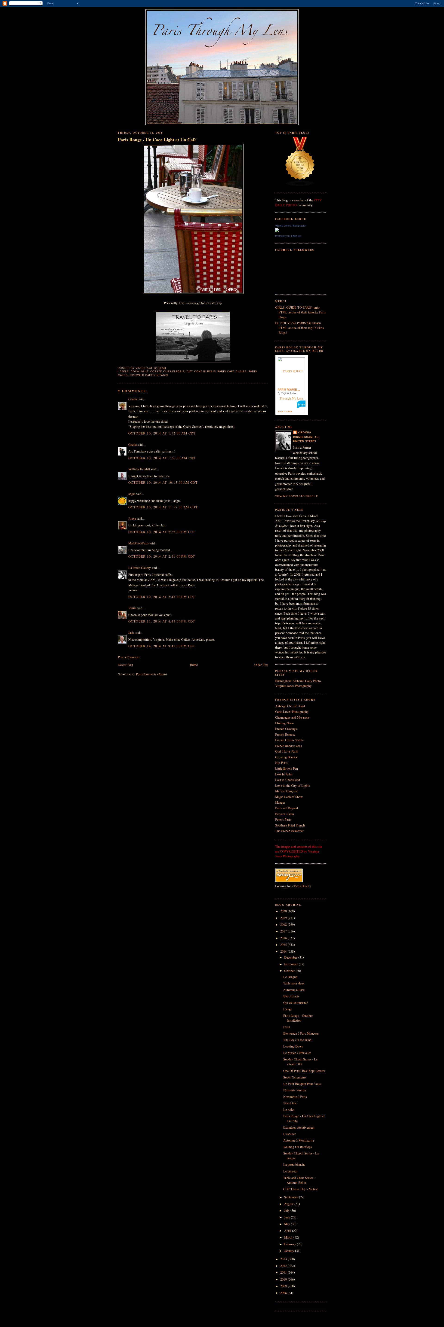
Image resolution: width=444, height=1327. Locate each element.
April (288, 1230)
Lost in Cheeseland (287, 779)
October (290, 971)
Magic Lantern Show (289, 797)
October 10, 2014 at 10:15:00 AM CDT (163, 482)
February (290, 1244)
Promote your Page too (288, 235)
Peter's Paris (283, 819)
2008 (284, 1293)
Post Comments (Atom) (151, 674)
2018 (284, 924)
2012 (284, 1265)
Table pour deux (294, 983)
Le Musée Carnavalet (297, 1053)
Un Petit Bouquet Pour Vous (302, 1083)
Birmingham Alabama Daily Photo (298, 681)
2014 (284, 951)
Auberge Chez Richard (290, 706)
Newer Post (125, 664)
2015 (284, 944)
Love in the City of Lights (292, 785)
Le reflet (288, 1109)
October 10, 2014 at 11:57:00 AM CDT (163, 507)
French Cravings (286, 728)
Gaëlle (132, 444)
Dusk (286, 1027)
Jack (131, 632)
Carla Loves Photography (291, 711)
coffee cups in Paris (167, 371)
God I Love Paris (286, 751)
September (291, 1197)
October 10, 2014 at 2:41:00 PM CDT (161, 556)
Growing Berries (286, 757)
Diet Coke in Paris (201, 371)
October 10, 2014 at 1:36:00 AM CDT (162, 458)
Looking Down (293, 1046)
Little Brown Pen (286, 768)
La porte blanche (294, 1164)
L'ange (287, 1009)
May (287, 1224)
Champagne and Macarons (292, 717)
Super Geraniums (294, 1077)
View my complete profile (296, 496)
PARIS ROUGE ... (289, 389)
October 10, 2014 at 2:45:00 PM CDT (161, 597)
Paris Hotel (301, 886)
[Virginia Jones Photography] (277, 230)
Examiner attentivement (298, 1127)
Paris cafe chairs (232, 371)
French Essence (285, 734)
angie (131, 494)
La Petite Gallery (139, 567)
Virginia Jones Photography (290, 225)
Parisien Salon (284, 814)
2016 (284, 938)
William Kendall (139, 469)
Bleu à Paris (291, 996)
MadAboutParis (138, 543)
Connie (133, 399)
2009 (284, 1286)
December (291, 957)
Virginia (304, 432)
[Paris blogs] (300, 185)
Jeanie (132, 608)
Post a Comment (128, 657)
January (289, 1250)
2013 (284, 1259)
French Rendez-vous (288, 746)
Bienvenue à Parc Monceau (301, 1033)
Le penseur (290, 1171)
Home (194, 664)
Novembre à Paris (295, 1096)
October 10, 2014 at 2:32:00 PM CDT (161, 532)
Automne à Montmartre (298, 1140)
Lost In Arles (284, 774)
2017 (284, 931)
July (287, 1210)
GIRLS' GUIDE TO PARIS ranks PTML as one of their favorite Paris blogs (300, 312)
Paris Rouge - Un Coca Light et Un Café (157, 140)
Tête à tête (290, 1103)
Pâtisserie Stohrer (294, 1090)
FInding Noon (284, 723)
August (289, 1204)
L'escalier (289, 1134)
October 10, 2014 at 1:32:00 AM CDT (162, 433)
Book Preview (285, 411)
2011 (284, 1272)
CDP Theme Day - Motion (300, 1189)
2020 (284, 911)
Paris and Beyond (286, 808)
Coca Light (139, 371)
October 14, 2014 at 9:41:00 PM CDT (161, 646)
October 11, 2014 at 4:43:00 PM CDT (161, 621)
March (288, 1237)
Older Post (261, 664)
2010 (284, 1279)
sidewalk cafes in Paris (149, 375)
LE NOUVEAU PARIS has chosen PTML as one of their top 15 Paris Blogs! (299, 328)
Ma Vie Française (286, 791)
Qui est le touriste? (295, 1002)
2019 (284, 918)
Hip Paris (281, 762)
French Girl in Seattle (289, 740)
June (287, 1217)
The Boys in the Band (297, 1040)
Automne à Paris (294, 989)
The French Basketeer (289, 831)
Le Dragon (290, 977)
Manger (280, 802)
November (291, 964)
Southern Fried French (290, 825)
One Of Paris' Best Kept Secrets (304, 1071)
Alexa (132, 518)
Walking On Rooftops (297, 1147)
